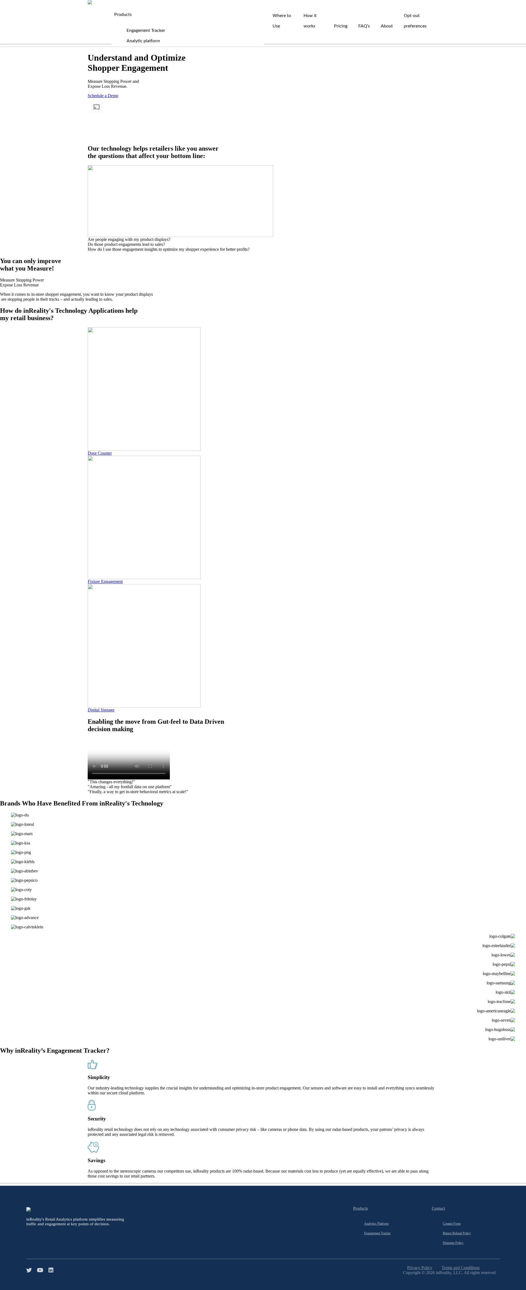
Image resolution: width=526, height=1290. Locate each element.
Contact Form (452, 1224)
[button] (22, 280)
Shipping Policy (453, 1243)
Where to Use (282, 20)
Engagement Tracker (146, 30)
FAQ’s (364, 26)
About (387, 26)
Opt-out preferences (415, 20)
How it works (310, 20)
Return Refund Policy (457, 1233)
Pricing (340, 26)
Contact (438, 1208)
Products (123, 14)
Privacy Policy (419, 1267)
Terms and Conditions (461, 1267)
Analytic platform (143, 41)
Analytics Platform (376, 1224)
